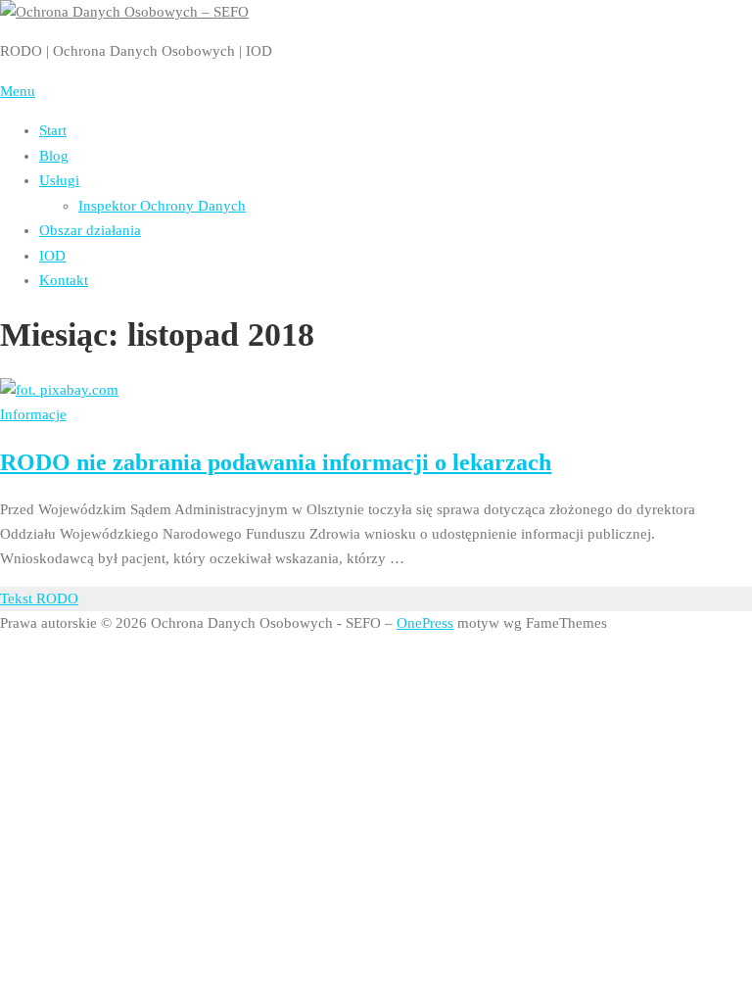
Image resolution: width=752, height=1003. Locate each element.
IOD (52, 255)
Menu (17, 91)
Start (53, 130)
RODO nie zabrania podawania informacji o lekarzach (275, 462)
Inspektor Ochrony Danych (162, 206)
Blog (54, 156)
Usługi (59, 180)
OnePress (425, 623)
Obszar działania (90, 230)
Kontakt (63, 280)
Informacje (33, 414)
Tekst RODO (39, 598)
